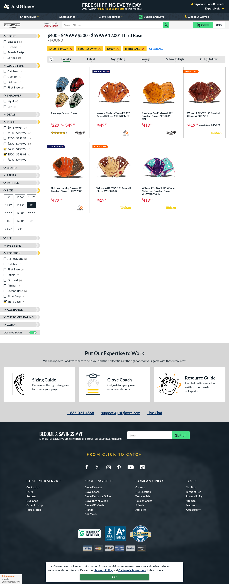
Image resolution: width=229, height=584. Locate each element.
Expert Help (212, 8)
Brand (12, 167)
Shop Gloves (28, 16)
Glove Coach (92, 491)
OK (114, 577)
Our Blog (191, 487)
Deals (11, 114)
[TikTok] (142, 467)
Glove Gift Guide (94, 505)
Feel (10, 238)
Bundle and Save (152, 17)
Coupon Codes (143, 500)
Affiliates (140, 509)
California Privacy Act (132, 570)
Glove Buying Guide (96, 500)
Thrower (14, 95)
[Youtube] (131, 467)
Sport (11, 36)
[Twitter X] (97, 467)
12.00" (111, 48)
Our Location (143, 491)
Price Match (33, 509)
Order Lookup (34, 505)
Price (11, 122)
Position (14, 253)
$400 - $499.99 (58, 48)
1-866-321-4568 (80, 413)
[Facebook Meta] (86, 467)
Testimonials (142, 496)
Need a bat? (51, 25)
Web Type (14, 245)
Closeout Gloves (198, 16)
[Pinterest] (119, 467)
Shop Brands (67, 16)
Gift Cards (91, 514)
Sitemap (191, 500)
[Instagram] (108, 467)
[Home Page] (20, 6)
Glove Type (15, 65)
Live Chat (154, 413)
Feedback (191, 505)
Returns (31, 496)
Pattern (13, 182)
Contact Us (33, 487)
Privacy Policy (103, 570)
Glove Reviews (93, 487)
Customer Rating (20, 317)
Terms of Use (193, 491)
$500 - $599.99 (87, 48)
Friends (139, 505)
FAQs (29, 491)
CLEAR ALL (156, 48)
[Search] (166, 25)
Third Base (132, 48)
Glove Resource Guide (98, 496)
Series (11, 175)
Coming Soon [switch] (13, 332)
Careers (140, 487)
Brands (89, 509)
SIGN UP (180, 435)
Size (10, 190)
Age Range (15, 309)
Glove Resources (109, 16)
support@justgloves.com (120, 413)
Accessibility (193, 509)
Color (11, 324)
